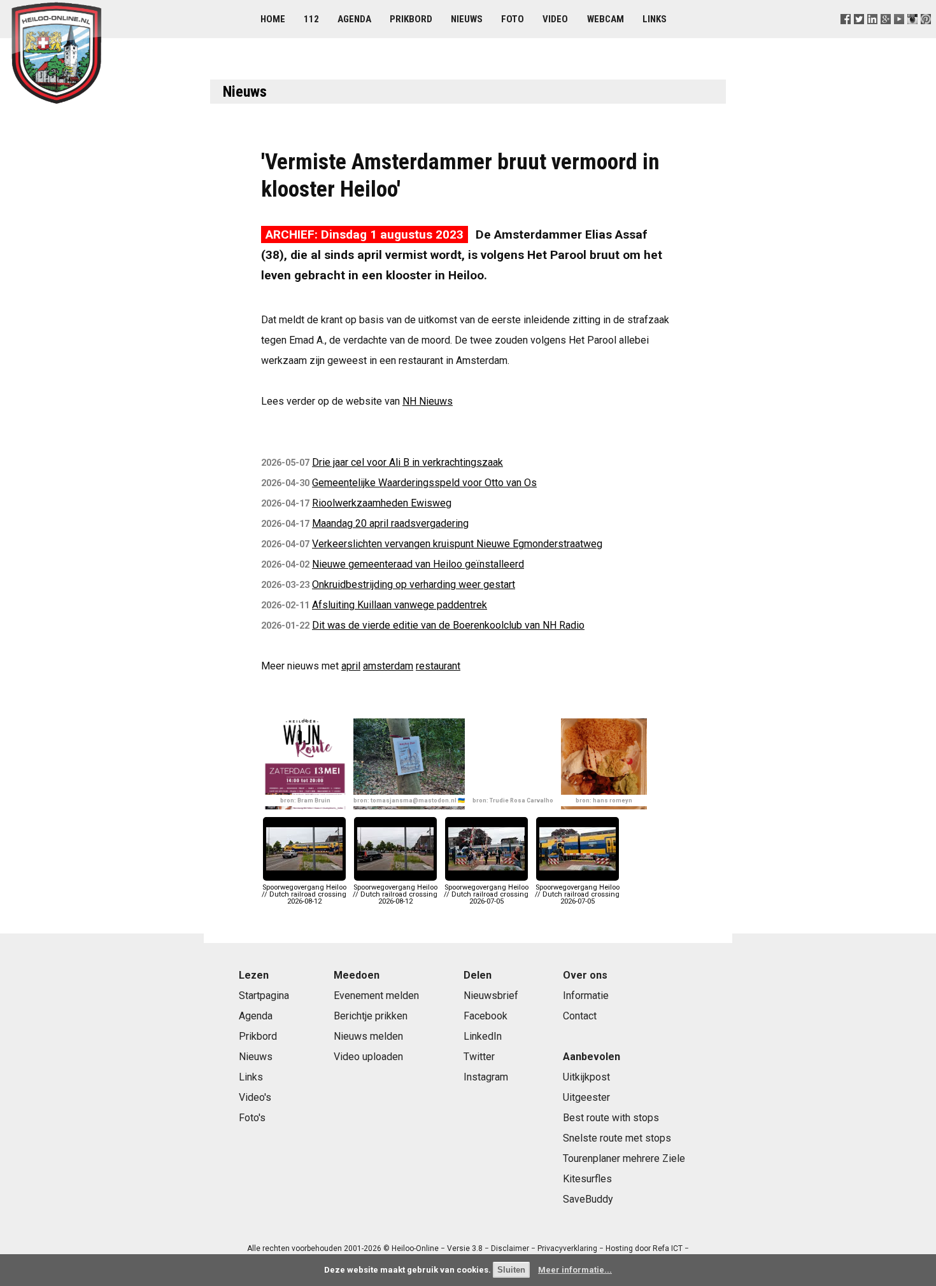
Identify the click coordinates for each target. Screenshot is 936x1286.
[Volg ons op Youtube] (899, 35)
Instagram (486, 1077)
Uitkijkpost (586, 1077)
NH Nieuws (427, 401)
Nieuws (467, 19)
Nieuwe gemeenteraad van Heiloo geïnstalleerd (418, 564)
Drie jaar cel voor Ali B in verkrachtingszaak (407, 462)
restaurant (438, 666)
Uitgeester (586, 1097)
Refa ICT (668, 1248)
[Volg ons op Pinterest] (926, 35)
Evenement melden (376, 995)
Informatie (586, 995)
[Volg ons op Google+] (886, 35)
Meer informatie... (575, 1270)
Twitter (479, 1057)
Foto (512, 19)
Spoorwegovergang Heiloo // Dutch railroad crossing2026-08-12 (304, 894)
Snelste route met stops (617, 1138)
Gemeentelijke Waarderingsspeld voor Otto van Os (424, 483)
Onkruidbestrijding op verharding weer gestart (413, 584)
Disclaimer (510, 1248)
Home (272, 19)
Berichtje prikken (371, 1016)
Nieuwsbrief (491, 995)
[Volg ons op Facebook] (845, 35)
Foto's (252, 1118)
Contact (580, 1016)
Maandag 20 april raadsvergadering (390, 523)
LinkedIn (483, 1036)
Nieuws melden (368, 1036)
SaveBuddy (588, 1199)
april (350, 666)
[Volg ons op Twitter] (858, 35)
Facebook (485, 1016)
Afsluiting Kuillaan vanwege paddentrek (399, 605)
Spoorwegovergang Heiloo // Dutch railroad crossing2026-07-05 (486, 894)
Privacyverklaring (567, 1248)
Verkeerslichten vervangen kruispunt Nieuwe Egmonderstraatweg (457, 544)
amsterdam (388, 666)
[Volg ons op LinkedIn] (872, 35)
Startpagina (264, 995)
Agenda (354, 19)
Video (555, 19)
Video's (255, 1097)
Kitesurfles (587, 1179)
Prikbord (411, 19)
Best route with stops (611, 1118)
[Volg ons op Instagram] (912, 35)
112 (311, 19)
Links (654, 19)
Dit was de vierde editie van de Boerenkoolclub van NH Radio (448, 625)
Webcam (605, 19)
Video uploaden (368, 1057)
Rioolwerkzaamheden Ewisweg (381, 503)
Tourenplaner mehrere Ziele (624, 1158)
